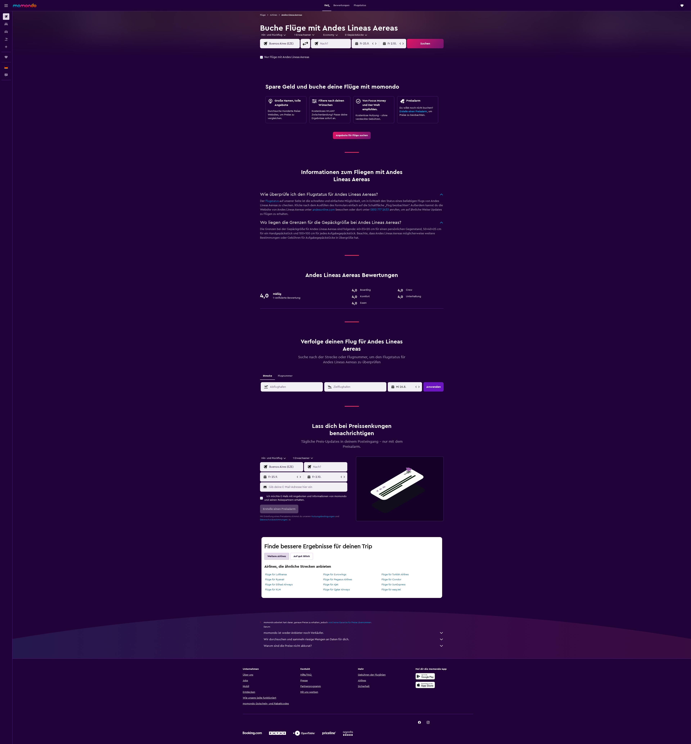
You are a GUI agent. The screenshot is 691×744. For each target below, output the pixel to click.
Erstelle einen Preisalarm (413, 111)
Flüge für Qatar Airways (336, 589)
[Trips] (6, 57)
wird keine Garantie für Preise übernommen (349, 622)
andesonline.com (323, 209)
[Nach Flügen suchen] (6, 16)
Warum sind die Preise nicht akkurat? (288, 645)
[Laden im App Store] (425, 685)
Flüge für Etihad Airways (279, 584)
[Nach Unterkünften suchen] (6, 24)
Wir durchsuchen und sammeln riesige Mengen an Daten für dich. (306, 639)
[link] (352, 135)
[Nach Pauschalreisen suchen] (6, 39)
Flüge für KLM (273, 589)
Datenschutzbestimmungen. (274, 520)
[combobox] (274, 35)
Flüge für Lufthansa (276, 574)
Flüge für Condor (391, 579)
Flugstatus (272, 201)
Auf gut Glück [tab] (301, 556)
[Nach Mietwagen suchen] (6, 31)
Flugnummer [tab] (285, 376)
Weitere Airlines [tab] (276, 556)
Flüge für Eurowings (334, 574)
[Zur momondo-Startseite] (24, 5)
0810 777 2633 (379, 209)
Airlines (273, 15)
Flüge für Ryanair (274, 579)
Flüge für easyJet (391, 589)
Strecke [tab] (267, 376)
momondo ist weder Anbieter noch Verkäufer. (294, 632)
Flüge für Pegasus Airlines (337, 579)
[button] (6, 6)
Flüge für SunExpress (393, 584)
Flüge (263, 15)
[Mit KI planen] (6, 46)
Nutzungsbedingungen (323, 516)
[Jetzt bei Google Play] (425, 676)
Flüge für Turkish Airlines (395, 574)
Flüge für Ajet (330, 584)
